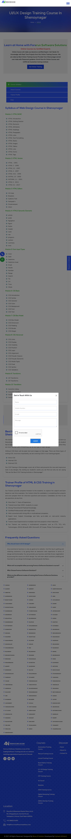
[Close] (56, 395)
